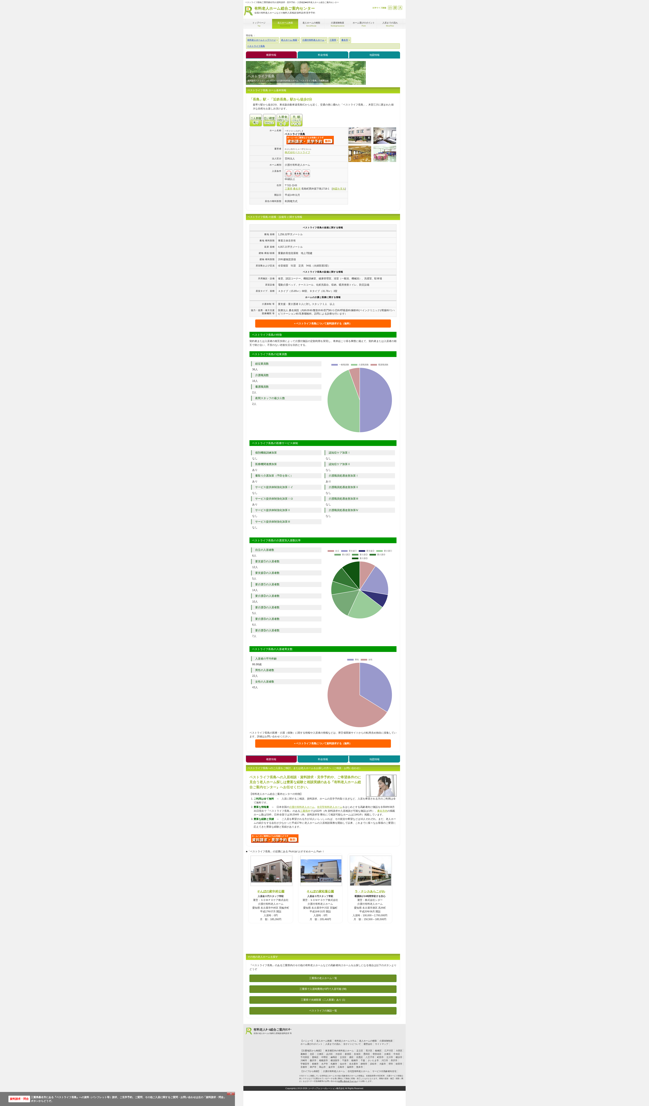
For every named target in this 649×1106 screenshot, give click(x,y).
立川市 (389, 1057)
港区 (351, 1057)
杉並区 (357, 1054)
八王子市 (370, 1057)
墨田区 (366, 1054)
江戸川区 (388, 1050)
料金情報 (323, 54)
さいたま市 (373, 1060)
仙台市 (343, 1064)
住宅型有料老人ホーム (329, 806)
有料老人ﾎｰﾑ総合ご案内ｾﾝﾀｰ (273, 1031)
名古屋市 (353, 1064)
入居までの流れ (333, 1044)
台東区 (387, 1054)
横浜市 (399, 1057)
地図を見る (338, 188)
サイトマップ (381, 1044)
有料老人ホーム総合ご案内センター (284, 10)
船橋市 (354, 1060)
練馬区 (334, 1057)
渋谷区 (338, 1054)
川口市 (384, 1060)
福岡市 (350, 1067)
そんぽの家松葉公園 (320, 891)
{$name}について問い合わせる (310, 140)
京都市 (304, 1067)
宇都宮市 (305, 1064)
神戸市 (313, 1067)
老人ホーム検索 (324, 1041)
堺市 (391, 1064)
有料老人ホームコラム (345, 1041)
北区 (312, 1054)
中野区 (324, 1057)
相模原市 (323, 1060)
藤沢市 (313, 1060)
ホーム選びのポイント (311, 1044)
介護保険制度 (386, 1041)
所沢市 (394, 1060)
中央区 (396, 1054)
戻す (395, 8)
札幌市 (334, 1064)
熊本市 (359, 1067)
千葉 (363, 1060)
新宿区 (348, 1054)
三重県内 (305, 810)
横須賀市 (335, 1060)
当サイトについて (352, 1044)
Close (231, 1093)
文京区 (343, 1057)
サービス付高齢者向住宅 (384, 1071)
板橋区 (378, 1050)
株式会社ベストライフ (297, 152)
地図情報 (374, 54)
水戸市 (324, 1064)
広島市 (341, 1067)
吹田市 (399, 1064)
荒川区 (369, 1050)
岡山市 (322, 1067)
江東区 (320, 1054)
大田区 (399, 1050)
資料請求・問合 (19, 1098)
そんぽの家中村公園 (270, 891)
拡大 (400, 8)
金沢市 (331, 1067)
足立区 (359, 1050)
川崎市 (304, 1060)
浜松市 (373, 1064)
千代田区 (305, 1057)
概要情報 (271, 54)
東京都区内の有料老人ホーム (339, 1050)
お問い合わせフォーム (347, 1081)
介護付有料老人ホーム (302, 806)
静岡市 (364, 1064)
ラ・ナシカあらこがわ (370, 891)
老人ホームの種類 (368, 1041)
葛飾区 (304, 1054)
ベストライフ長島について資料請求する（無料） (324, 323)
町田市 (380, 1057)
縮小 (390, 8)
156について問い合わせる (274, 838)
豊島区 (315, 1057)
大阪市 (382, 1064)
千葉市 (345, 1060)
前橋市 (315, 1064)
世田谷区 (377, 1054)
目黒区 (359, 1057)
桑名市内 (382, 810)
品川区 (329, 1054)
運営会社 (368, 1044)
